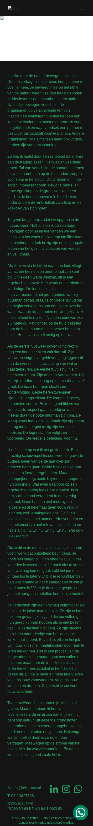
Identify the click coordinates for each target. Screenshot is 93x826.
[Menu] (82, 8)
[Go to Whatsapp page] (78, 789)
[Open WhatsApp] (80, 812)
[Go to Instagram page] (66, 789)
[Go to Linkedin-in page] (54, 789)
